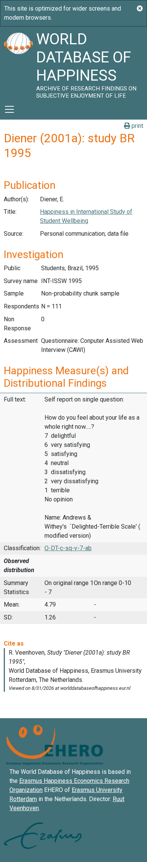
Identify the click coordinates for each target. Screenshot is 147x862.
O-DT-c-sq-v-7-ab (68, 548)
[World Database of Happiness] (18, 62)
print (136, 125)
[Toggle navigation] (9, 109)
